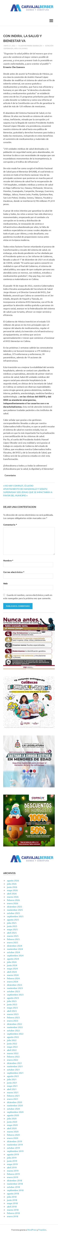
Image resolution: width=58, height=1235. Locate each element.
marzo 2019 (12, 1170)
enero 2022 (12, 1059)
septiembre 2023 (15, 994)
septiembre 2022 (15, 1033)
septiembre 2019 (15, 1151)
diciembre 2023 (14, 984)
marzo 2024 (12, 975)
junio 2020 (12, 1121)
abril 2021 (12, 1089)
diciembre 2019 (14, 1141)
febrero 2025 (13, 939)
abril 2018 (12, 1206)
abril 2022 (12, 1050)
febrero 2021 (13, 1095)
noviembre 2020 (15, 1105)
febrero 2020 (13, 1134)
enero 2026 (12, 903)
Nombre (8, 560)
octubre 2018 (13, 1187)
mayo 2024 (12, 968)
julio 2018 (11, 1196)
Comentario (10, 524)
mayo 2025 (12, 929)
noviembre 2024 (15, 949)
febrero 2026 (13, 900)
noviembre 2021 (15, 1066)
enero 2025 (12, 942)
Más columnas (21, 48)
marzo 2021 (12, 1092)
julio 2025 (11, 922)
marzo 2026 (12, 896)
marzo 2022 (12, 1053)
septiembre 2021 (15, 1072)
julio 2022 (11, 1040)
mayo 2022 (12, 1046)
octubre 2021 (13, 1069)
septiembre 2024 (15, 955)
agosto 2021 (13, 1076)
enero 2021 (12, 1099)
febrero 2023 (13, 1017)
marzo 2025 (12, 936)
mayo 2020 (12, 1125)
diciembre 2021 (14, 1063)
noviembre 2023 (15, 988)
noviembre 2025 (15, 909)
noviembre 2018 (15, 1183)
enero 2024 (12, 981)
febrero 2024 (13, 978)
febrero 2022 (13, 1056)
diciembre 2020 (14, 1102)
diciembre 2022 (14, 1024)
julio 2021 (11, 1079)
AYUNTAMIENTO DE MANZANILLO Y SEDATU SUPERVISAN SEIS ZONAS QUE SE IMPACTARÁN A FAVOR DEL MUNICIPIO (27, 492)
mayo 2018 (12, 1203)
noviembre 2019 (15, 1144)
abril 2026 (12, 893)
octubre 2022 (13, 1030)
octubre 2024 (13, 952)
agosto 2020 (13, 1115)
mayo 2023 (12, 1007)
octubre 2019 (13, 1147)
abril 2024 (12, 971)
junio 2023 (12, 1004)
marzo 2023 (12, 1014)
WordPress (32, 1229)
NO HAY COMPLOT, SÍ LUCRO (19, 485)
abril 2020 (12, 1128)
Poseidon (42, 1229)
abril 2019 (12, 1167)
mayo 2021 (12, 1085)
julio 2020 (11, 1118)
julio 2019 (11, 1157)
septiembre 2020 (15, 1112)
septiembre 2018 (15, 1190)
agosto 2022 (13, 1037)
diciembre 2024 (14, 945)
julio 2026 (11, 883)
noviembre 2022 (15, 1027)
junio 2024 (12, 965)
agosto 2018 (13, 1193)
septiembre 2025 (15, 916)
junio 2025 (12, 926)
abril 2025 (12, 932)
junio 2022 (12, 1043)
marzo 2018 (12, 1209)
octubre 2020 (13, 1108)
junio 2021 (12, 1082)
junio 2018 (12, 1200)
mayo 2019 (12, 1164)
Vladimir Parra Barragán (30, 45)
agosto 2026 (13, 880)
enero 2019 (12, 1177)
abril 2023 (12, 1010)
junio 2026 (12, 887)
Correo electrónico (13, 572)
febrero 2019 (13, 1174)
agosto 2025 (13, 919)
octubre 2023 (13, 991)
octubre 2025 (13, 913)
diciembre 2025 (14, 906)
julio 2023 (11, 1001)
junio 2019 (12, 1160)
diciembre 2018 (14, 1180)
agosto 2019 (13, 1154)
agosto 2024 (13, 958)
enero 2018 (12, 1216)
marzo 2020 (12, 1131)
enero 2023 (12, 1020)
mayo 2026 (12, 890)
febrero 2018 (13, 1213)
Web (5, 583)
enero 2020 (12, 1138)
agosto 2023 (13, 997)
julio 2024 (11, 962)
